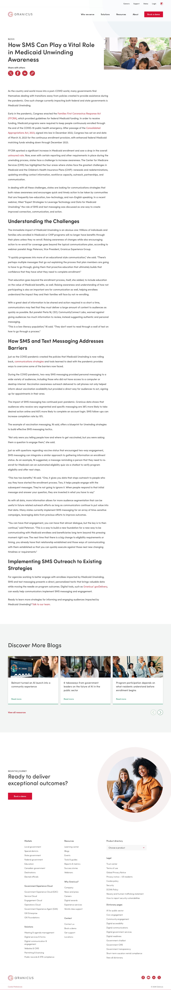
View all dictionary (114, 957)
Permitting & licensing (34, 952)
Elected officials (31, 876)
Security (110, 885)
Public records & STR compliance (39, 956)
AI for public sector (115, 910)
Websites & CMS (31, 948)
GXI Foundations (31, 917)
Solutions (105, 14)
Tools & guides (70, 859)
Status (145, 3)
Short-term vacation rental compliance (124, 953)
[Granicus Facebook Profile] (143, 978)
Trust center (111, 863)
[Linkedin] (25, 73)
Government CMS (114, 944)
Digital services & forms (34, 936)
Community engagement (117, 919)
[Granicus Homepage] (21, 14)
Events (67, 855)
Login (154, 3)
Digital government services (119, 931)
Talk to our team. (41, 604)
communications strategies (29, 361)
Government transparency (118, 948)
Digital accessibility (114, 923)
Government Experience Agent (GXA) (41, 908)
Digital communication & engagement (35, 942)
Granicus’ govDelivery (95, 586)
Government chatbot (116, 940)
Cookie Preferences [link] (15, 986)
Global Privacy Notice (116, 872)
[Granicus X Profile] (159, 978)
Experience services (73, 904)
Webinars (68, 872)
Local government (32, 846)
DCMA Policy (112, 889)
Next (160, 712)
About (135, 14)
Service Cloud (30, 896)
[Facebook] (17, 73)
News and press (71, 891)
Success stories (71, 868)
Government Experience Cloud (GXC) (41, 891)
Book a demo (153, 14)
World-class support (73, 908)
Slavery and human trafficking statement (125, 893)
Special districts (31, 851)
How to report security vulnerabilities (123, 898)
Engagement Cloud (33, 900)
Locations (68, 936)
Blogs (66, 851)
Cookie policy (112, 880)
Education (29, 863)
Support (136, 3)
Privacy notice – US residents (119, 876)
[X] (10, 73)
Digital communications (117, 927)
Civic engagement (114, 914)
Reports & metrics (72, 863)
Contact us (69, 924)
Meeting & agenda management (39, 932)
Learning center (71, 846)
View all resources (17, 712)
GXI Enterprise (30, 913)
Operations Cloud (32, 904)
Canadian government (34, 868)
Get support (69, 932)
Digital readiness (113, 936)
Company (68, 887)
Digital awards (70, 900)
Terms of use (112, 868)
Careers (126, 3)
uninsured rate (16, 155)
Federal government (33, 859)
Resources (121, 14)
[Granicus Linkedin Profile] (154, 978)
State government (32, 855)
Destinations (30, 872)
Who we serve (87, 14)
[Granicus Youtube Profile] (148, 978)
